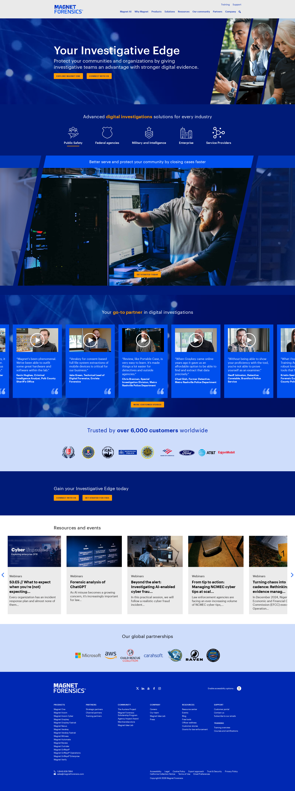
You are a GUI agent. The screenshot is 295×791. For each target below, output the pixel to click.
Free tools (186, 719)
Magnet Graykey (61, 719)
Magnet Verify (60, 759)
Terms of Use (184, 774)
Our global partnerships (147, 636)
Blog (184, 716)
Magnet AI (126, 11)
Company (230, 11)
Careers (153, 709)
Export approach (196, 771)
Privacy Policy (231, 771)
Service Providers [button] (218, 142)
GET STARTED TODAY (147, 274)
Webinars (13, 576)
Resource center (189, 709)
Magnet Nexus (60, 726)
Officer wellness (189, 722)
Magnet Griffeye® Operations (67, 753)
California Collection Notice (162, 774)
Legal (167, 771)
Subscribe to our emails (225, 716)
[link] (31, 575)
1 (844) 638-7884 (65, 771)
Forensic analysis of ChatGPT (85, 584)
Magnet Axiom (60, 712)
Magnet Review (61, 743)
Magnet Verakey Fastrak (65, 732)
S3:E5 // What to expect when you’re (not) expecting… (27, 587)
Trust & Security (214, 771)
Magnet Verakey (61, 729)
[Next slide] (262, 221)
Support (237, 4)
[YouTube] (148, 688)
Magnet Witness (61, 736)
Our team (154, 712)
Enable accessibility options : (221, 688)
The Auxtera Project (127, 709)
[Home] (70, 688)
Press (152, 719)
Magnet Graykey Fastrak (65, 722)
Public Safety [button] (73, 142)
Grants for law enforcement (195, 729)
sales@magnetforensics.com (70, 774)
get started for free (97, 498)
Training (225, 4)
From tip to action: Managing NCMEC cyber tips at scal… (211, 587)
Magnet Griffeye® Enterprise (66, 756)
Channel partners (94, 712)
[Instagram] (159, 688)
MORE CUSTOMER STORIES (147, 404)
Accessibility (155, 771)
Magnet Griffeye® (62, 749)
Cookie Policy (179, 771)
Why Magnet (141, 11)
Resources (183, 11)
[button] (239, 12)
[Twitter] (137, 688)
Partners (217, 11)
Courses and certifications (226, 731)
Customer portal (221, 709)
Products (156, 11)
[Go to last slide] (20, 221)
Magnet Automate (62, 739)
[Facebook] (154, 688)
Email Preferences (201, 774)
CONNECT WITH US (99, 76)
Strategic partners (94, 709)
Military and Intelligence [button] (149, 142)
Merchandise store (126, 722)
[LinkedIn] (143, 688)
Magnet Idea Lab (125, 725)
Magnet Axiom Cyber (63, 716)
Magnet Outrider (61, 746)
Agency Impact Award (128, 718)
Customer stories (190, 726)
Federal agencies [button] (107, 142)
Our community (201, 11)
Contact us (219, 712)
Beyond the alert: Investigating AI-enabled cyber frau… (151, 587)
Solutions (170, 11)
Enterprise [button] (186, 142)
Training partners (94, 716)
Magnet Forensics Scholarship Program (127, 713)
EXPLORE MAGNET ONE (68, 76)
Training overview (222, 727)
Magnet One (59, 709)
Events (185, 712)
